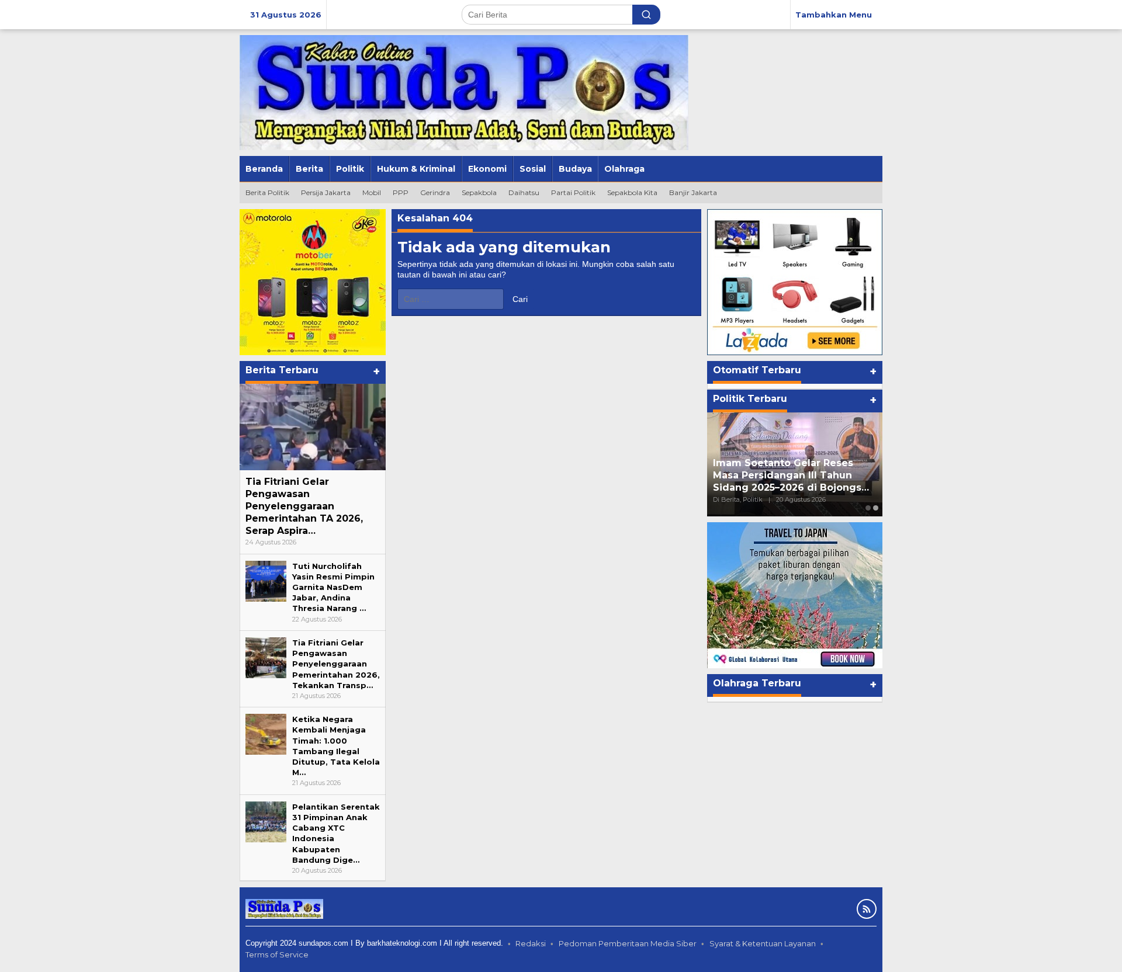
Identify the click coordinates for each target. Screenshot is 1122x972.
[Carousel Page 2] (875, 508)
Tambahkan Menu (833, 14)
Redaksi (530, 943)
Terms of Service (277, 954)
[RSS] (867, 909)
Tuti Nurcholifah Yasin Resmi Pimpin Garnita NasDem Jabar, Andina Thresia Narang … (333, 587)
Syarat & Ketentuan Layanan (762, 943)
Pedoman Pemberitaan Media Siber (628, 943)
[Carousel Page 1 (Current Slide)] (868, 508)
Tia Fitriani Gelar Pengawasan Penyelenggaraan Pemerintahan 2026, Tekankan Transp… (336, 664)
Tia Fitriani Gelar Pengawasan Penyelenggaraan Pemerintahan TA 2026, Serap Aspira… (304, 506)
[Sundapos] (464, 91)
